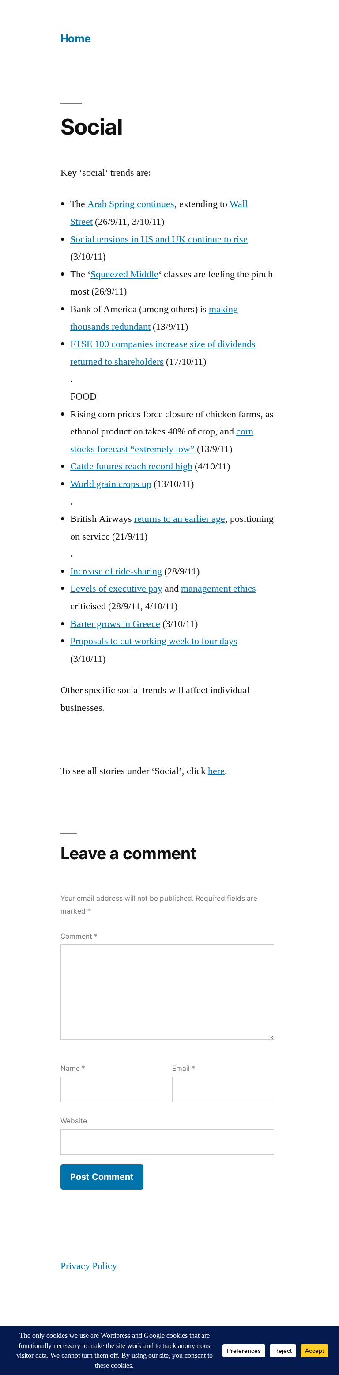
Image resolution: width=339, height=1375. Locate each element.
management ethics (218, 588)
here (216, 771)
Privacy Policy (88, 1266)
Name (72, 1068)
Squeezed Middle (124, 274)
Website (73, 1121)
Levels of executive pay (116, 588)
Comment (79, 936)
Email (183, 1068)
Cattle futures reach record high (131, 466)
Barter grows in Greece (115, 624)
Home (75, 38)
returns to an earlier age (179, 519)
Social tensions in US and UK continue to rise (159, 239)
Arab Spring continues (130, 204)
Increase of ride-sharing (116, 571)
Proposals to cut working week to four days (153, 641)
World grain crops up (110, 484)
